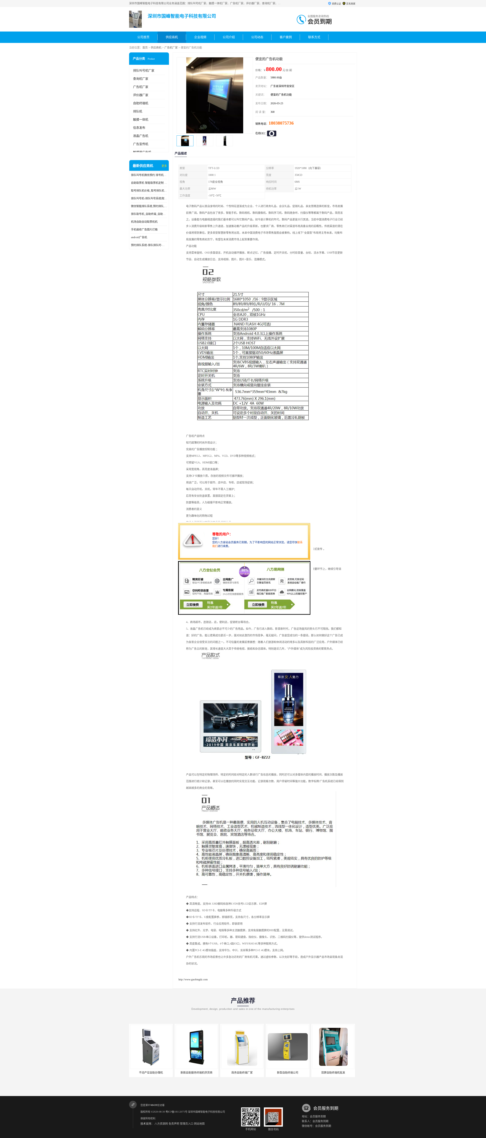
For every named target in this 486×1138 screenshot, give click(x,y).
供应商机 (172, 37)
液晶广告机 (140, 136)
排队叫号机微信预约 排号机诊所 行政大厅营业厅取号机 (149, 175)
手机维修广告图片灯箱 (144, 229)
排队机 (137, 111)
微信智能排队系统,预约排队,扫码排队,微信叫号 (149, 206)
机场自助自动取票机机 (144, 221)
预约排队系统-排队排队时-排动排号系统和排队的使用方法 (149, 245)
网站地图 (199, 1123)
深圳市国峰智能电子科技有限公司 (206, 1111)
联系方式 (314, 37)
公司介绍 (229, 37)
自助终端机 (140, 103)
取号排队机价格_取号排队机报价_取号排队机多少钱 (149, 190)
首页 (145, 47)
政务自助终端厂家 (164, 1072)
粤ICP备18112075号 (176, 1111)
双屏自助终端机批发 (255, 1072)
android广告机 (139, 237)
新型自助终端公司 (209, 1072)
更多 (164, 165)
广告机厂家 (171, 47)
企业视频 (200, 37)
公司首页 (143, 37)
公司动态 (257, 37)
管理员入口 (186, 1123)
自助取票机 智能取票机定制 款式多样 (149, 182)
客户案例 (286, 37)
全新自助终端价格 (301, 1072)
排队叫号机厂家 (143, 70)
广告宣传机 (140, 144)
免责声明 (174, 1123)
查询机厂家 (140, 78)
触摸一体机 (140, 119)
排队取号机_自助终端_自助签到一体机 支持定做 (149, 214)
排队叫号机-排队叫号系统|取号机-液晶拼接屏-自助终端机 (149, 198)
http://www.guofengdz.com (193, 979)
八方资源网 (161, 1123)
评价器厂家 (140, 95)
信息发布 (139, 127)
